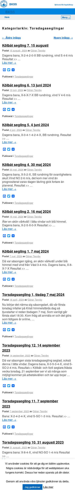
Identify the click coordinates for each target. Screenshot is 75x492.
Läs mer (9, 63)
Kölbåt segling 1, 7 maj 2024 (25, 251)
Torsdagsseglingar (24, 76)
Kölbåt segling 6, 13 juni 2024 (26, 85)
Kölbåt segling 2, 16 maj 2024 (26, 211)
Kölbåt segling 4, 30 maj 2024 (26, 164)
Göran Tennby (38, 50)
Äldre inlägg (11, 37)
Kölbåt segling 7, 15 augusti (25, 45)
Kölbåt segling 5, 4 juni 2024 (25, 124)
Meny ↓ (66, 17)
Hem (7, 17)
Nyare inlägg (63, 37)
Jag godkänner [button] (32, 487)
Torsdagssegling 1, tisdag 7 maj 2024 (33, 294)
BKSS (10, 11)
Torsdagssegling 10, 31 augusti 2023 (33, 442)
